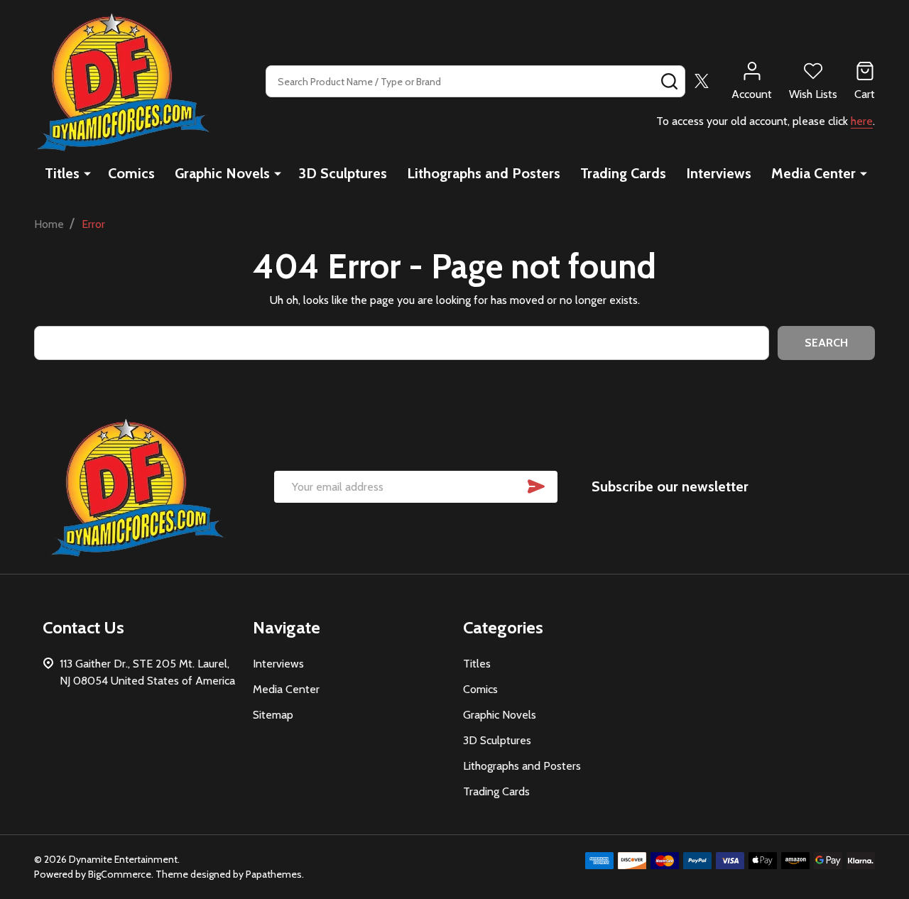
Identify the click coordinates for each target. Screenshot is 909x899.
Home (49, 224)
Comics (131, 173)
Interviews (718, 173)
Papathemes (274, 874)
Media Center (813, 173)
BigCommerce (119, 874)
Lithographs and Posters (483, 173)
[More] (87, 173)
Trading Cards (623, 173)
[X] (701, 81)
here (862, 121)
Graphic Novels (222, 173)
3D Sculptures (342, 173)
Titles (62, 173)
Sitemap (273, 714)
